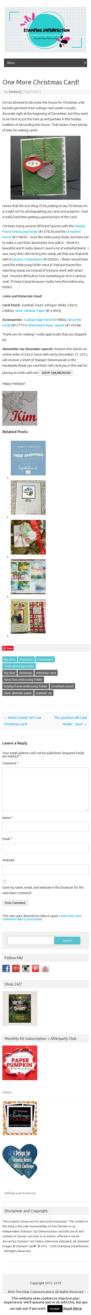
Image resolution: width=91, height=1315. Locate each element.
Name (7, 818)
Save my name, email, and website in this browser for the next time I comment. (43, 890)
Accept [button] (55, 1308)
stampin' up (44, 693)
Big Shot (10, 659)
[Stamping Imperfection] (45, 51)
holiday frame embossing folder (25, 686)
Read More (72, 1308)
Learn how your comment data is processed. (42, 917)
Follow (6, 1092)
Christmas (26, 659)
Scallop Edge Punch (38, 320)
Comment (10, 763)
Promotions (45, 659)
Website (8, 860)
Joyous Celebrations (28, 259)
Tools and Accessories (19, 666)
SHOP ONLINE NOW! (56, 373)
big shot (9, 672)
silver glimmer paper (18, 693)
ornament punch (62, 686)
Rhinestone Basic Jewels (46, 325)
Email (7, 839)
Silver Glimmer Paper (30, 311)
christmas (25, 672)
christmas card (46, 672)
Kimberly (15, 92)
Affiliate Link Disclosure (20, 1193)
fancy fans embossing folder (23, 679)
